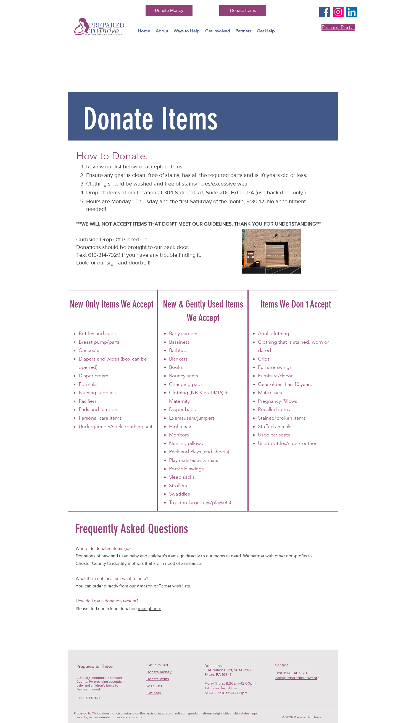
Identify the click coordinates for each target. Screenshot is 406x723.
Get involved (157, 665)
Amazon (145, 586)
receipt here (149, 608)
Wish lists (154, 686)
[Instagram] (338, 12)
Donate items (157, 679)
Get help (153, 693)
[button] (186, 31)
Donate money (159, 672)
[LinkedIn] (351, 12)
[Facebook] (324, 12)
